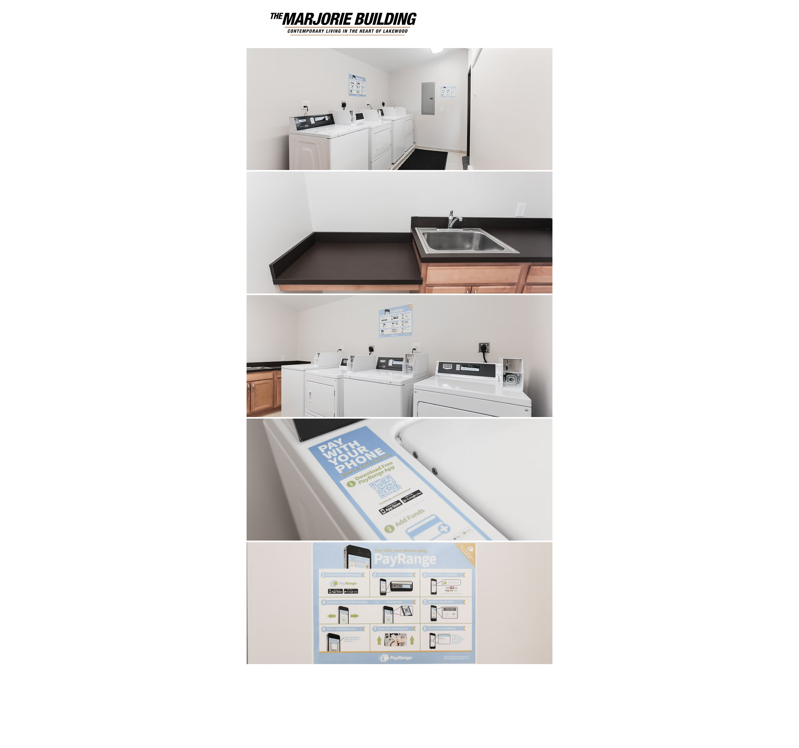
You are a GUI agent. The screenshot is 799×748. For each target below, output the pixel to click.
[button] (399, 109)
